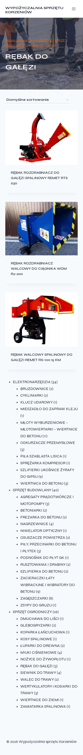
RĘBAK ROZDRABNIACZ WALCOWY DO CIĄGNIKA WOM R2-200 (39, 268)
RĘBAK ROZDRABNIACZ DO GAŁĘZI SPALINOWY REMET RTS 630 (39, 177)
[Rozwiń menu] (73, 8)
